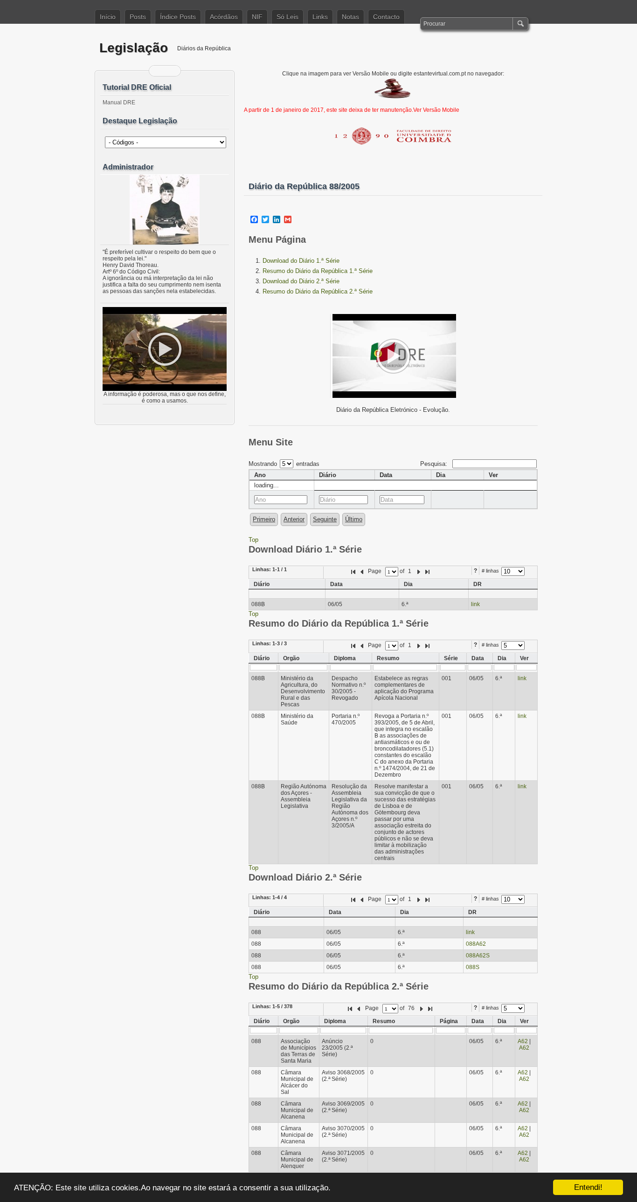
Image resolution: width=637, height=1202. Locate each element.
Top (253, 539)
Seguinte (325, 519)
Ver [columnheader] (493, 474)
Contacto (386, 16)
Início (108, 16)
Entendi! (588, 1187)
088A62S (478, 955)
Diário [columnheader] (327, 474)
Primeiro (264, 519)
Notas (350, 16)
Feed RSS (159, 70)
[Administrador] (164, 210)
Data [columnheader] (386, 474)
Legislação (133, 48)
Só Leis (287, 16)
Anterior (294, 519)
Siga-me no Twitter (170, 70)
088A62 (476, 944)
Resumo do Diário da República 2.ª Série (318, 291)
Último (353, 519)
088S (472, 967)
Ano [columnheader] (260, 474)
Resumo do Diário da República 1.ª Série (318, 270)
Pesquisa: (434, 463)
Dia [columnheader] (440, 474)
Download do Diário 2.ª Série (301, 281)
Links (320, 16)
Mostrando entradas (284, 463)
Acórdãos (224, 16)
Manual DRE (119, 102)
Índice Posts (178, 16)
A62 (523, 1041)
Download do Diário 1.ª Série (301, 260)
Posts (138, 16)
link (475, 604)
